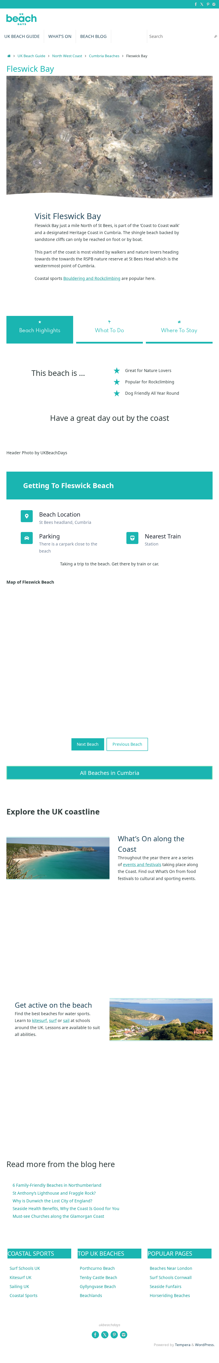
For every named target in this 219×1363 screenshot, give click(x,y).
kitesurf (39, 1020)
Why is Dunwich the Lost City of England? (52, 1201)
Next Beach (88, 744)
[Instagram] (214, 4)
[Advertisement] (109, 953)
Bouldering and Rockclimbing (91, 278)
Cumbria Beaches (104, 55)
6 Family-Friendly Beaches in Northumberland (57, 1185)
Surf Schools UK (25, 1268)
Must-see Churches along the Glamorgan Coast (58, 1216)
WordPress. (205, 1344)
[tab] (39, 330)
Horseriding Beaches (170, 1295)
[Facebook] (196, 4)
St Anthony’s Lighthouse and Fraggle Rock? (54, 1193)
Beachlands (91, 1295)
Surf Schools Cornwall (171, 1277)
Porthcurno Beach (97, 1268)
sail (66, 1020)
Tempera (183, 1344)
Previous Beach (127, 744)
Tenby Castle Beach (98, 1277)
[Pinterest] (208, 4)
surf (53, 1020)
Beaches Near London (171, 1268)
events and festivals (142, 864)
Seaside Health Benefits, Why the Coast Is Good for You (66, 1208)
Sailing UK (19, 1286)
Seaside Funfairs (165, 1286)
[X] (202, 4)
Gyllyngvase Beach (98, 1286)
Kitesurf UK (20, 1277)
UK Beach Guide (31, 55)
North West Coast (67, 55)
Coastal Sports (23, 1295)
